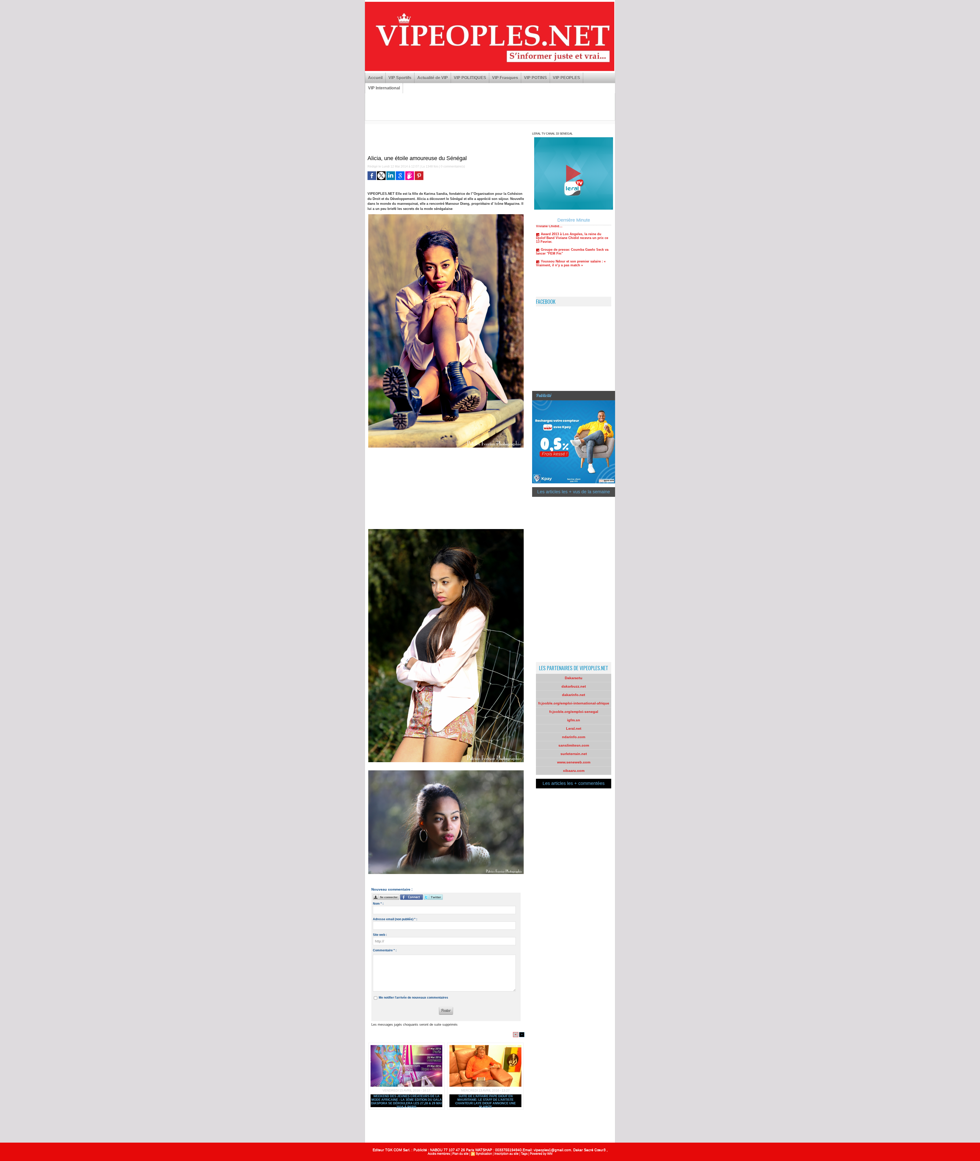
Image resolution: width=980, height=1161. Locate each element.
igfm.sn (573, 720)
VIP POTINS (535, 78)
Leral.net (573, 728)
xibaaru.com (573, 771)
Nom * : (378, 903)
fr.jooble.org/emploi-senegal (573, 712)
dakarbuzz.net (573, 686)
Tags (524, 1153)
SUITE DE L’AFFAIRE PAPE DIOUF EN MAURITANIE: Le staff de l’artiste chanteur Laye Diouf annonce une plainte (485, 1100)
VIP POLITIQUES (470, 78)
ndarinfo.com (573, 737)
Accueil (375, 78)
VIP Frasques (505, 78)
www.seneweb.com (573, 762)
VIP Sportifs (399, 78)
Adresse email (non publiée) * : (395, 919)
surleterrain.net (573, 754)
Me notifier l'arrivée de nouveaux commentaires (413, 997)
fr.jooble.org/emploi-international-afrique (573, 703)
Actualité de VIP (432, 78)
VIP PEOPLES (566, 78)
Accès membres (439, 1153)
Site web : (380, 935)
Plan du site (460, 1153)
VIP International (384, 88)
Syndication (484, 1153)
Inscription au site (506, 1153)
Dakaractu (573, 678)
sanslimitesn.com (573, 745)
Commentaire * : (385, 950)
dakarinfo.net (573, 695)
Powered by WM (541, 1153)
